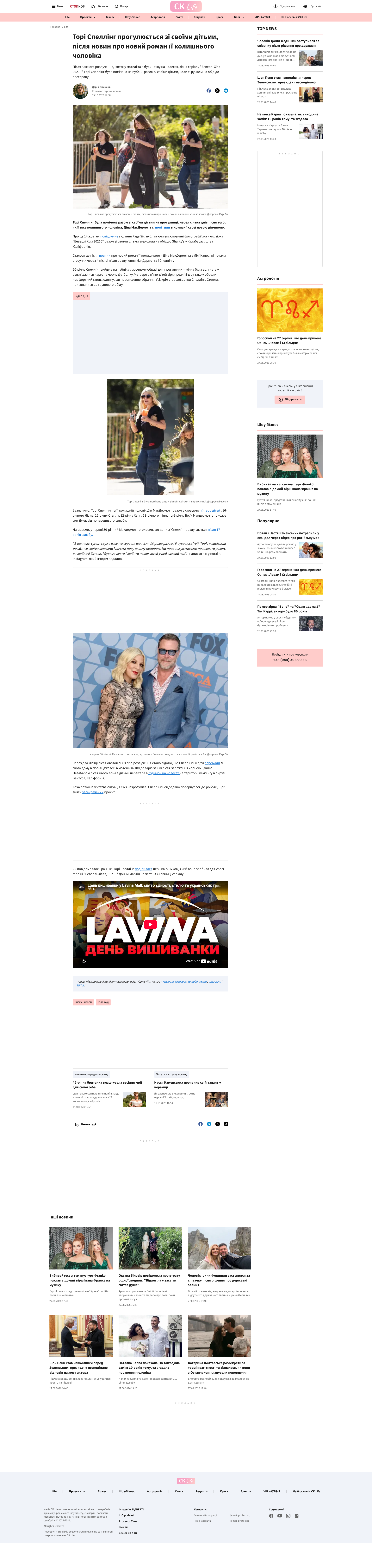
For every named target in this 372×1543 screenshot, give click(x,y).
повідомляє (109, 236)
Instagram (214, 982)
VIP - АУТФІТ (262, 17)
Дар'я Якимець (101, 87)
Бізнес (110, 17)
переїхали (212, 763)
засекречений (92, 792)
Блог (237, 17)
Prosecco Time (128, 1521)
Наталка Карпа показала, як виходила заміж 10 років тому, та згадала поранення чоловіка (149, 1368)
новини (105, 255)
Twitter (203, 982)
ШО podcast (126, 1515)
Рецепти (199, 17)
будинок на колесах (164, 773)
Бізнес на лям (128, 1533)
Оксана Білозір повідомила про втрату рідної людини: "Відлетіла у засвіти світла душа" (149, 1280)
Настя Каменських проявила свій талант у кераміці (187, 1085)
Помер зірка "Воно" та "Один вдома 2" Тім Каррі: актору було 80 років (288, 609)
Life (67, 17)
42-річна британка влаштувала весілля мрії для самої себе (107, 1085)
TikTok (80, 986)
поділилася (143, 869)
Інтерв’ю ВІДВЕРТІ (131, 1510)
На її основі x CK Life (294, 17)
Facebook (180, 982)
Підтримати (287, 6)
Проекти (86, 17)
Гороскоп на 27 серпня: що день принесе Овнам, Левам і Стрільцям (289, 340)
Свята (179, 17)
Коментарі (88, 1124)
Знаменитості (83, 1002)
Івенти (123, 1527)
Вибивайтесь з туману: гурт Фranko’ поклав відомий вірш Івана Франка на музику (79, 1280)
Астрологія (158, 17)
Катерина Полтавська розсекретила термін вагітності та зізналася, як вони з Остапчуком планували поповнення (219, 1368)
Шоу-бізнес (132, 17)
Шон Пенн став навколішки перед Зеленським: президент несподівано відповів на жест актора (78, 1368)
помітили (162, 227)
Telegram (168, 982)
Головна (55, 27)
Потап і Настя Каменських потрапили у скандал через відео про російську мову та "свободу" (289, 538)
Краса (220, 17)
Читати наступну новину (171, 1074)
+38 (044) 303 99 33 (290, 660)
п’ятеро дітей (210, 510)
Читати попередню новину (91, 1074)
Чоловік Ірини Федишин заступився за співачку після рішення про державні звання (219, 1280)
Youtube (192, 982)
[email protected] (240, 1515)
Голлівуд (103, 1002)
